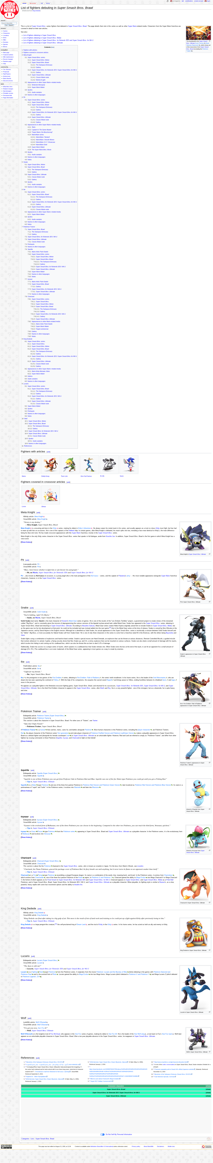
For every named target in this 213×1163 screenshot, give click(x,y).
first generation (63, 733)
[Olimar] (50, 495)
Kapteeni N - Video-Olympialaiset (36, 1076)
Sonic (122, 476)
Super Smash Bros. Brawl (77, 26)
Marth (102, 688)
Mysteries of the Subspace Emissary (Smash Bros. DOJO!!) (44, 1062)
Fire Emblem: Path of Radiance (88, 678)
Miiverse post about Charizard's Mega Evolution (104, 1078)
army (128, 576)
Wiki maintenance (8, 57)
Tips (28, 782)
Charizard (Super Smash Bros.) (48, 861)
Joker (23, 635)
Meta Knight (38, 516)
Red (22, 733)
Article (24, 3)
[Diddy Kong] (50, 464)
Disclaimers (160, 1146)
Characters (6, 33)
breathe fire (78, 885)
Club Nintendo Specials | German (164, 1076)
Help (4, 63)
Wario (24, 476)
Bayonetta (169, 633)
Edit (42, 3)
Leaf (67, 735)
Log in (208, 1)
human (42, 730)
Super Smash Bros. (39, 26)
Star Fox (41, 1028)
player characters (144, 730)
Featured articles (8, 54)
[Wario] (31, 464)
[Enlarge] (210, 41)
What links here (7, 86)
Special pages (7, 91)
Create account (198, 1)
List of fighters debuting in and (58, 40)
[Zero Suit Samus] (89, 464)
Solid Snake (41, 612)
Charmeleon (168, 875)
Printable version (8, 93)
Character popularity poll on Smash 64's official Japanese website (174, 1069)
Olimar (43, 506)
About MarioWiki (148, 1146)
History (48, 3)
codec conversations (168, 1064)
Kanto (80, 877)
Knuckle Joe (110, 536)
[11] (56, 924)
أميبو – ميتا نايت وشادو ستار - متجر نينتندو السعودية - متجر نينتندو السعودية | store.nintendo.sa (52, 1064)
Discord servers (8, 80)
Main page (6, 52)
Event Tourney (199, 43)
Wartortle (77, 787)
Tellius (56, 680)
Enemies (5, 42)
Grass (33, 831)
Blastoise (95, 787)
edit (48, 452)
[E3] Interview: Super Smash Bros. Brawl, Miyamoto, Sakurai (44, 1079)
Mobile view (171, 1146)
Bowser (162, 882)
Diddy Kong (45, 476)
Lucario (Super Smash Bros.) (47, 960)
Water (34, 785)
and (112, 733)
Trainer (95, 720)
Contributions (189, 1)
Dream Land (81, 924)
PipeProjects (7, 74)
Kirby (54, 528)
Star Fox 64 (112, 1034)
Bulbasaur (26, 834)
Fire (34, 875)
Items (4, 37)
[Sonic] (129, 464)
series (69, 831)
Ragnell (109, 680)
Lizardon (140, 866)
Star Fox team (167, 1034)
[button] (26, 542)
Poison (40, 831)
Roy (109, 688)
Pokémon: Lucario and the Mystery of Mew (111, 972)
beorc (165, 680)
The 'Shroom (7, 69)
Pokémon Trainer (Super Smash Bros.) (51, 716)
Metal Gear (73, 621)
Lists (32, 1139)
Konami (64, 621)
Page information (8, 97)
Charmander (39, 877)
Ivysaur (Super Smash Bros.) (47, 820)
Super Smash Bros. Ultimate (197, 554)
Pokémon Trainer (43, 718)
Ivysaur (65, 738)
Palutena (122, 576)
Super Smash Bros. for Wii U (82, 573)
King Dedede (36, 10)
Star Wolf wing (139, 1034)
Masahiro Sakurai (88, 626)
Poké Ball (169, 880)
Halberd (71, 530)
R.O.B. (102, 476)
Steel (41, 972)
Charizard (75, 738)
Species (5, 44)
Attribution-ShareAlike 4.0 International (101, 1146)
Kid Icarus (94, 576)
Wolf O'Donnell (41, 1022)
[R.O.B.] (109, 465)
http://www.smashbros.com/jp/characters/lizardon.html (171, 1062)
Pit (38, 564)
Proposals (6, 71)
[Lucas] (31, 495)
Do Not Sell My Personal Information (119, 1134)
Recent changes (8, 59)
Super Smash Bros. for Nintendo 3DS (53, 573)
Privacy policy (136, 1146)
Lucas (24, 506)
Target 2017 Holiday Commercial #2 (101, 1081)
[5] (110, 627)
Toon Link (64, 476)
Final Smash (51, 880)
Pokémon (88, 730)
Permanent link (7, 95)
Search (3, 20)
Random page (7, 61)
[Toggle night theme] (168, 1)
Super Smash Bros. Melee (162, 626)
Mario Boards (7, 78)
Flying (40, 875)
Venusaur (47, 834)
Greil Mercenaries (159, 678)
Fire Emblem (57, 678)
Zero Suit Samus (86, 476)
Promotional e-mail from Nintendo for (52, 1071)
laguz (173, 680)
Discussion (33, 3)
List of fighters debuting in (39, 35)
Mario (35, 573)
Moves (5, 46)
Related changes (8, 89)
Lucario (39, 963)
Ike (39, 666)
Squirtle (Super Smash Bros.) (47, 773)
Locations (6, 35)
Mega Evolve (141, 877)
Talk (183, 1)
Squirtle (59, 738)
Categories (25, 1139)
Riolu (54, 974)
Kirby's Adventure (84, 528)
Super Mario (132, 26)
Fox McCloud (55, 1034)
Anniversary (6, 76)
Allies (4, 40)
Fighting (34, 972)
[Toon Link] (70, 464)
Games (5, 31)
